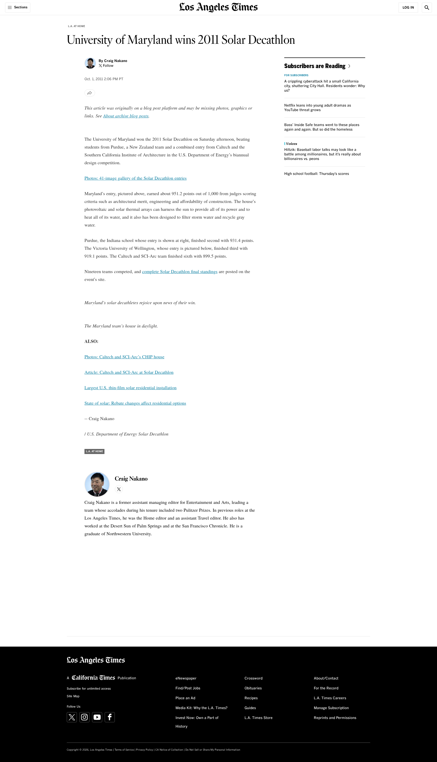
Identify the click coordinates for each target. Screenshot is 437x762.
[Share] (89, 92)
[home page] (218, 7)
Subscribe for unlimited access (89, 688)
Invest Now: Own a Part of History (197, 722)
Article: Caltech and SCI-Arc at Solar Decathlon (128, 372)
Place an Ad (185, 698)
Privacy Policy (144, 750)
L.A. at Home (76, 26)
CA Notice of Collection (169, 750)
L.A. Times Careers (330, 698)
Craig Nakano (115, 61)
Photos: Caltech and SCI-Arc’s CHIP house (124, 357)
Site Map (73, 696)
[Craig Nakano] (90, 63)
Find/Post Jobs (188, 688)
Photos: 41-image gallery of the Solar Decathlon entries (135, 178)
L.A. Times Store (259, 718)
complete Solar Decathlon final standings (179, 271)
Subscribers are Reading (314, 65)
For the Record (326, 688)
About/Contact (326, 678)
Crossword (254, 678)
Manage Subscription (331, 708)
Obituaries (253, 688)
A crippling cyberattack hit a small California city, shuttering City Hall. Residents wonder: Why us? (324, 86)
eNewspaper (186, 678)
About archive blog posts (125, 116)
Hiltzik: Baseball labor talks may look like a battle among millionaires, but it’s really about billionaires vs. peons (322, 154)
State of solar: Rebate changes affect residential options (135, 403)
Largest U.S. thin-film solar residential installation (130, 387)
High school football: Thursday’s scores (316, 174)
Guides (250, 708)
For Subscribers (296, 75)
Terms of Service (124, 750)
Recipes (251, 698)
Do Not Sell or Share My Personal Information (212, 750)
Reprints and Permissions (335, 718)
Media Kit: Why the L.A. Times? (202, 708)
